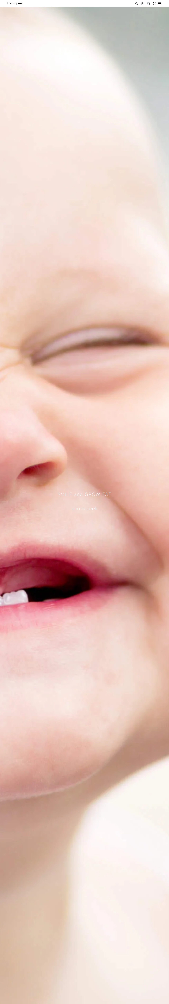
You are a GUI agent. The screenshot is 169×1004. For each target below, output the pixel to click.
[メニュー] (160, 3)
